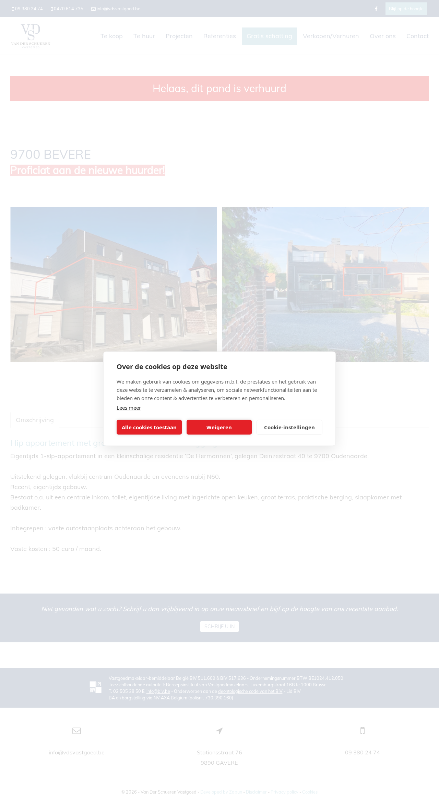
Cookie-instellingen (289, 427)
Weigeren (219, 427)
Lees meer (129, 407)
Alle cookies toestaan (149, 427)
